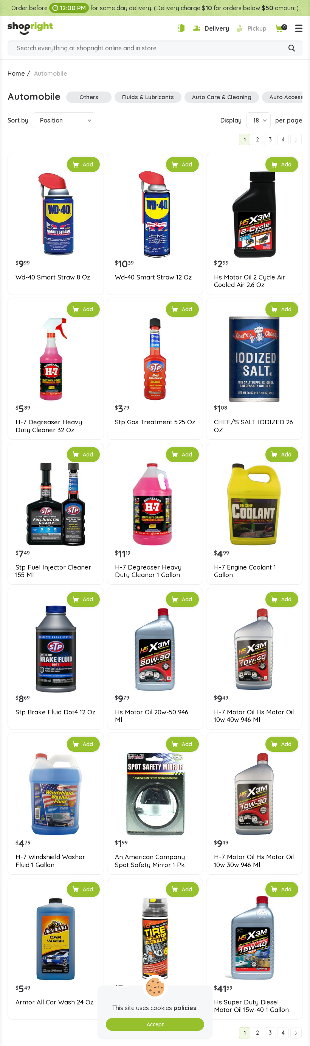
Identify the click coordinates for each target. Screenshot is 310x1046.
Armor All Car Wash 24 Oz (54, 1002)
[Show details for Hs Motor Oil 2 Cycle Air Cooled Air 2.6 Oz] (254, 214)
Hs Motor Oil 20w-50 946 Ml (151, 715)
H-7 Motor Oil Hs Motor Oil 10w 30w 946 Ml (254, 860)
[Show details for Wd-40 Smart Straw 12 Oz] (155, 214)
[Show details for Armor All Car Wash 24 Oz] (56, 939)
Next (296, 139)
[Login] (180, 28)
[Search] (292, 49)
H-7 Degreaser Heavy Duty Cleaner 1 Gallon (148, 571)
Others (88, 97)
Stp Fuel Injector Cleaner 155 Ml (53, 571)
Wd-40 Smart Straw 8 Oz (53, 277)
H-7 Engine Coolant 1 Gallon (245, 571)
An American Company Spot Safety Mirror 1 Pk (150, 860)
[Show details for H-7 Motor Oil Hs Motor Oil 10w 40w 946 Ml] (254, 649)
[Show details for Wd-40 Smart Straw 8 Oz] (56, 214)
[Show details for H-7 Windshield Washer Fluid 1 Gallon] (56, 794)
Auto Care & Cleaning (221, 97)
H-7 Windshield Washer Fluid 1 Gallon (50, 860)
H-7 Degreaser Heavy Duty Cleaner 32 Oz (49, 425)
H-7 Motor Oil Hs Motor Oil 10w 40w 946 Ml (254, 715)
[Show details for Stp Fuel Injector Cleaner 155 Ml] (56, 504)
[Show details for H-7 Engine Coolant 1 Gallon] (254, 504)
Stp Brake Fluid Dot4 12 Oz (55, 712)
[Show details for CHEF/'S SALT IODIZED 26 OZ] (254, 359)
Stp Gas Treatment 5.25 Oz (155, 422)
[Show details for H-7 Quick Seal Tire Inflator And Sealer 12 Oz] (155, 939)
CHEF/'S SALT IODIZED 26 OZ (253, 425)
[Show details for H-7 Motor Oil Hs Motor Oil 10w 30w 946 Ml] (254, 794)
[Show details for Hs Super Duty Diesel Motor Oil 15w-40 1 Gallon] (254, 939)
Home (16, 73)
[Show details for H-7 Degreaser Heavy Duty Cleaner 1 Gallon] (155, 504)
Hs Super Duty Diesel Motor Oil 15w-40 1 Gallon (251, 1005)
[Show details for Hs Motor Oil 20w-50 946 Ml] (155, 649)
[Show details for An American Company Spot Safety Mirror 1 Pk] (155, 794)
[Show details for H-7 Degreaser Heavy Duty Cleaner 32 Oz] (56, 359)
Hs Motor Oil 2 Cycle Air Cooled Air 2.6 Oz (249, 281)
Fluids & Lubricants (148, 97)
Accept (155, 1024)
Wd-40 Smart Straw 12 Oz (153, 277)
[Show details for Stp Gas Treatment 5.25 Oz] (155, 359)
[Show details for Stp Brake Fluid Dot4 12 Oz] (56, 649)
